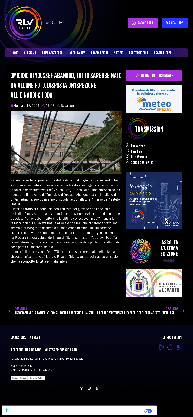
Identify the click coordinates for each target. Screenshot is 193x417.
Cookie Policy (37, 378)
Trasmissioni (99, 52)
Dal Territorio (138, 52)
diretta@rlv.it (31, 337)
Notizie (118, 52)
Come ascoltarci (52, 52)
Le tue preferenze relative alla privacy (95, 410)
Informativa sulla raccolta (23, 410)
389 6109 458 (68, 350)
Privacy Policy (19, 378)
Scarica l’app (163, 52)
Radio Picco (138, 146)
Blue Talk (136, 151)
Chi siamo (30, 52)
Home (15, 52)
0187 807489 (32, 350)
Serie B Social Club (142, 162)
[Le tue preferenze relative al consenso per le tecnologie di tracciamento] (6, 410)
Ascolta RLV (77, 52)
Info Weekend (139, 156)
